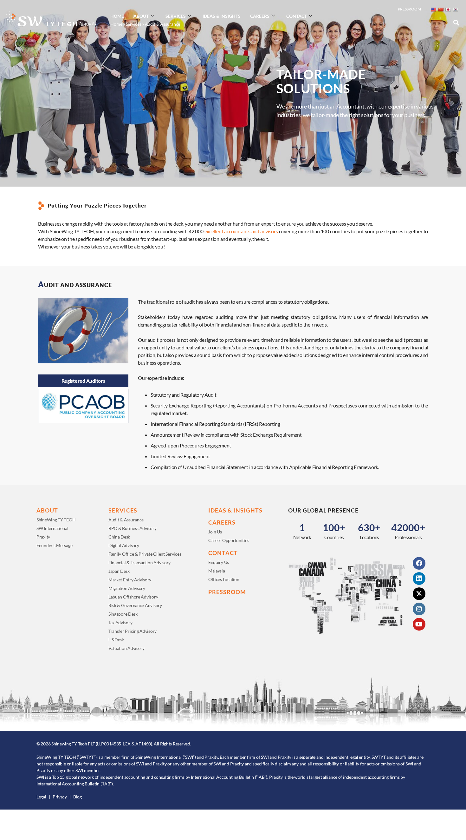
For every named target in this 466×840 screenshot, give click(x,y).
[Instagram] (419, 609)
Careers (259, 16)
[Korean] (455, 9)
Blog (77, 796)
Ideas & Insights (222, 16)
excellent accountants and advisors (241, 231)
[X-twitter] (419, 593)
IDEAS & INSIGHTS (235, 510)
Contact (296, 16)
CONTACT (223, 552)
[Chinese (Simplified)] (440, 9)
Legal (41, 796)
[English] (433, 9)
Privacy (60, 796)
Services (175, 16)
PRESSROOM (227, 591)
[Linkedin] (419, 578)
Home (117, 16)
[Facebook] (419, 563)
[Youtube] (419, 624)
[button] (456, 22)
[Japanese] (448, 9)
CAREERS (222, 522)
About (141, 16)
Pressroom (409, 9)
